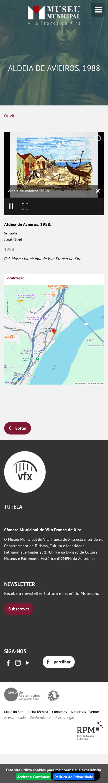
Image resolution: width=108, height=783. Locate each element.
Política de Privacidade (74, 776)
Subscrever (18, 609)
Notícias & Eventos (85, 711)
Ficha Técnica (38, 711)
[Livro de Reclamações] (22, 694)
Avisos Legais (65, 717)
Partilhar (62, 662)
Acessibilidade (15, 717)
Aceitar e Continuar (33, 776)
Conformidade (40, 717)
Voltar (21, 428)
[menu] (98, 10)
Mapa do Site (14, 711)
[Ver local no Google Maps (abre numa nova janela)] (54, 329)
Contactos (59, 711)
